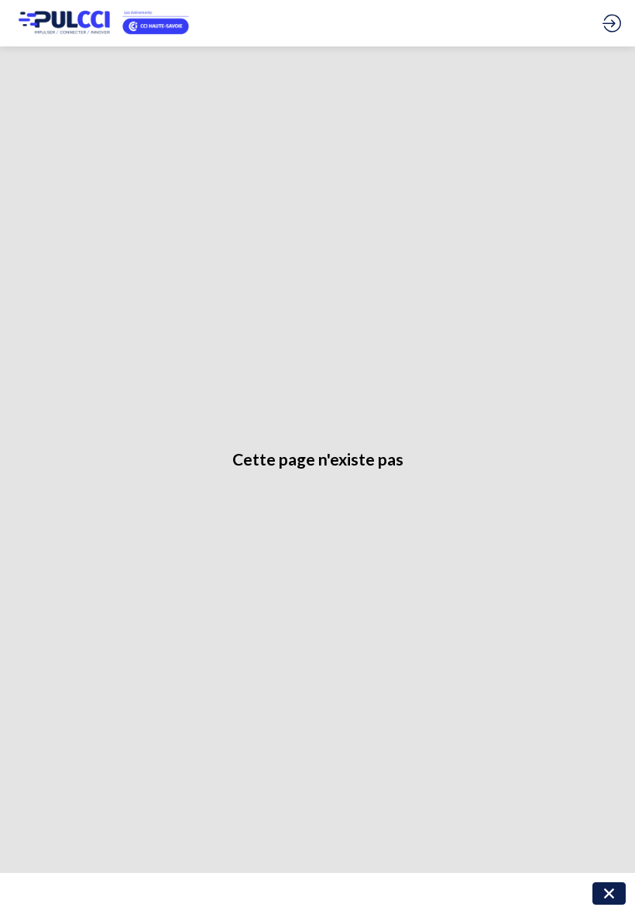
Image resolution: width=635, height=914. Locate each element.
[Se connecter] (612, 23)
